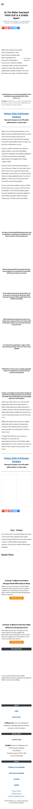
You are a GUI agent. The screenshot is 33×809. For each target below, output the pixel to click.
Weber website (15, 188)
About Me (26, 60)
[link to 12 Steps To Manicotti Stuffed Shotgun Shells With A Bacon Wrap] (16, 568)
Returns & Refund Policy (16, 796)
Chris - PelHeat (14, 21)
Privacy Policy (16, 791)
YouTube (17, 779)
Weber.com (16, 98)
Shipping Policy (16, 793)
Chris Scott (9, 534)
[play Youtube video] (16, 84)
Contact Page (16, 739)
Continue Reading (16, 598)
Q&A (16, 711)
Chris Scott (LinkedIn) (16, 773)
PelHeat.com (23, 534)
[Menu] (2, 4)
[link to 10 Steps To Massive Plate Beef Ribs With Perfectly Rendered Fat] (16, 612)
